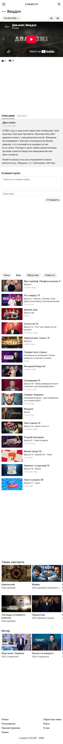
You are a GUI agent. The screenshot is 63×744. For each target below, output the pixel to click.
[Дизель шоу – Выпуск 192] (31, 314)
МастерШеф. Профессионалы (41, 281)
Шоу (18, 275)
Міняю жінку (31, 451)
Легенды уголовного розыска (13, 616)
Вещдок (28, 408)
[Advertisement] (31, 88)
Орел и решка (32, 479)
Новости (50, 275)
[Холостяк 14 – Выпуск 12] (31, 328)
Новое (5, 732)
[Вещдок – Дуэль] (31, 413)
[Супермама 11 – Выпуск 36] (31, 385)
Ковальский (8, 584)
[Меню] (3, 4)
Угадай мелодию (34, 437)
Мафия (36, 584)
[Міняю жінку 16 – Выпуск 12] (31, 456)
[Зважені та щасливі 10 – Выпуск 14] (31, 470)
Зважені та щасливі (35, 465)
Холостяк (29, 323)
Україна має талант (35, 337)
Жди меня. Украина (13, 653)
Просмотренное (11, 728)
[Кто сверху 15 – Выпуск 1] (31, 300)
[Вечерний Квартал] (31, 371)
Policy (46, 723)
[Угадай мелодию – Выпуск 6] (31, 442)
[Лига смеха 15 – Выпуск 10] (31, 427)
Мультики (33, 275)
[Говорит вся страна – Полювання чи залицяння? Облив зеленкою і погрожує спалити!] (31, 357)
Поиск (5, 719)
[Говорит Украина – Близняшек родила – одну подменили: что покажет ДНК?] (31, 399)
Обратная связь (52, 719)
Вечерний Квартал (34, 366)
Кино (7, 275)
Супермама (31, 380)
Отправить (52, 199)
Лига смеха (30, 423)
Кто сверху (30, 295)
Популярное (8, 723)
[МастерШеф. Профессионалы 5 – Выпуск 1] (31, 286)
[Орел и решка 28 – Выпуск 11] (31, 484)
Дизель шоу (31, 309)
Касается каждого (43, 653)
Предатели (38, 614)
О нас (46, 728)
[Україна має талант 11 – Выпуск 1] (31, 342)
